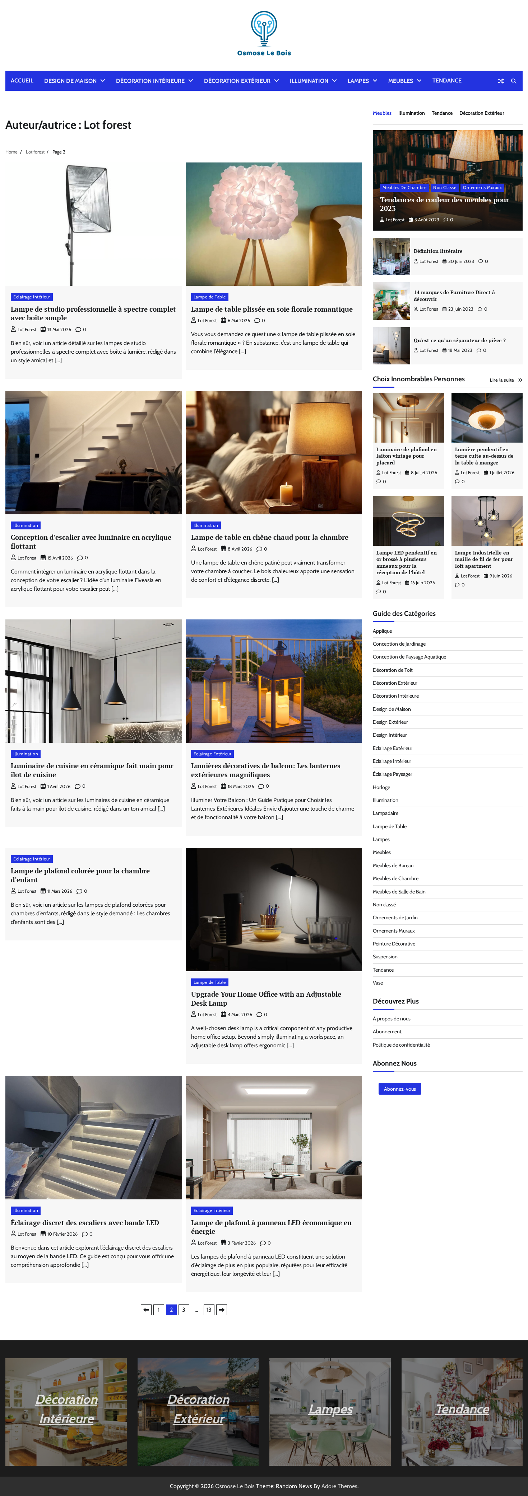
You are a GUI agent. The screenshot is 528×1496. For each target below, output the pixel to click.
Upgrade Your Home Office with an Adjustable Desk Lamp (266, 998)
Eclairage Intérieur (31, 296)
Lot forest (27, 329)
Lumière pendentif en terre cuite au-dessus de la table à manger (484, 456)
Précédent (146, 1309)
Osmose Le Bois (235, 1486)
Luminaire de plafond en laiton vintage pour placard (406, 456)
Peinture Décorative (394, 943)
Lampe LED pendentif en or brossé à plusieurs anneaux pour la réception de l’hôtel (406, 562)
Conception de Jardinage (399, 644)
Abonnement (387, 1031)
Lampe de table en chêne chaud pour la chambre (269, 537)
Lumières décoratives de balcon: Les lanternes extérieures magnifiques (266, 770)
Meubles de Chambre (404, 187)
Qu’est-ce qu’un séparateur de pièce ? (460, 340)
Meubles (400, 80)
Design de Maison (70, 80)
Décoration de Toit (393, 670)
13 (209, 1309)
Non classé (444, 187)
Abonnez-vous (400, 1089)
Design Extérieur (390, 722)
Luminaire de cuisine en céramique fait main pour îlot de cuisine (92, 770)
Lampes (358, 80)
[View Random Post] (501, 81)
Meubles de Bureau (393, 865)
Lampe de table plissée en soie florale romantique (272, 309)
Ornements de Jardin (395, 917)
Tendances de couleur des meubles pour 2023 (444, 204)
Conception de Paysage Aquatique (409, 656)
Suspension (385, 956)
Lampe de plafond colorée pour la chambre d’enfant (80, 875)
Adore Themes (339, 1486)
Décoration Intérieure (150, 80)
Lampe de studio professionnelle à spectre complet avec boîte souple (93, 313)
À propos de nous (392, 1018)
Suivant (221, 1309)
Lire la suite (502, 380)
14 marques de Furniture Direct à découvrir (454, 295)
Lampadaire (385, 813)
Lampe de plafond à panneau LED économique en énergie (271, 1227)
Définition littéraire (438, 250)
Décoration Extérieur (237, 80)
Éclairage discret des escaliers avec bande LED (85, 1222)
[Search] (513, 81)
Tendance (447, 80)
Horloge (381, 787)
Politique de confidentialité (401, 1045)
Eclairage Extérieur (213, 753)
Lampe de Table (210, 296)
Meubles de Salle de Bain (399, 891)
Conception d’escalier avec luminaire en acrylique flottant (91, 542)
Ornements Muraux (482, 187)
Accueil (22, 80)
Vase (378, 983)
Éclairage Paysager (392, 774)
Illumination (309, 80)
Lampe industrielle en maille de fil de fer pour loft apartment (484, 559)
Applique (382, 631)
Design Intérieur (390, 735)
